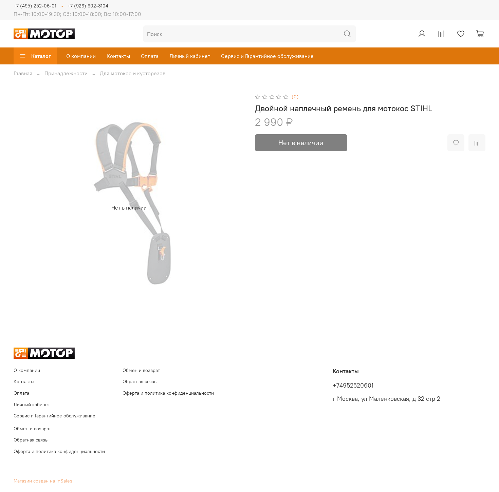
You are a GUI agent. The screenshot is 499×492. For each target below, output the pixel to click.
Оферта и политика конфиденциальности (168, 393)
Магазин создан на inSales (43, 481)
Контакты (118, 56)
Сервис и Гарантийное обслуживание (267, 56)
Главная (23, 73)
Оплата (150, 56)
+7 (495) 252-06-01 (35, 6)
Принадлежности (66, 73)
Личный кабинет (189, 56)
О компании (81, 56)
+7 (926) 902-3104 (88, 6)
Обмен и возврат (141, 370)
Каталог (41, 56)
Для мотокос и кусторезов (132, 73)
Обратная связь (139, 381)
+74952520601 (353, 385)
